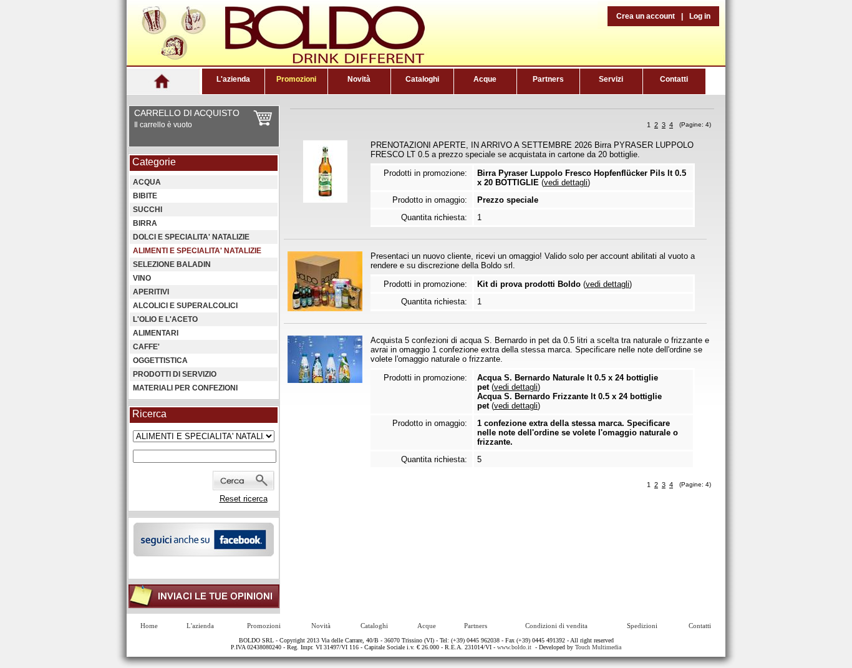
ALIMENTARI (155, 333)
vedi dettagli (566, 182)
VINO (142, 278)
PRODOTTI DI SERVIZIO (174, 374)
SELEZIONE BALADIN (172, 264)
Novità (358, 79)
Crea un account (645, 16)
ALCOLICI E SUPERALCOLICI (185, 305)
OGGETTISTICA (160, 360)
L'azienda (233, 79)
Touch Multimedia (598, 647)
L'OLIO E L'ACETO (165, 319)
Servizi (611, 79)
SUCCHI (147, 209)
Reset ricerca (244, 498)
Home (149, 625)
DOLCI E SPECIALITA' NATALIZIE (191, 237)
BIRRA (145, 223)
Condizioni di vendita (556, 625)
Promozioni (296, 79)
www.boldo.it (514, 647)
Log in (699, 16)
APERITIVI (151, 292)
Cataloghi (422, 79)
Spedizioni (642, 625)
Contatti (674, 79)
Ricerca (149, 414)
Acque (484, 79)
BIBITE (145, 195)
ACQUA (147, 182)
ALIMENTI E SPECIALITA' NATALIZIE (197, 250)
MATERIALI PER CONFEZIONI (185, 388)
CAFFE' (146, 346)
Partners (548, 79)
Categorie (154, 162)
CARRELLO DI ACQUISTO (187, 113)
